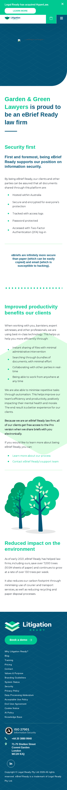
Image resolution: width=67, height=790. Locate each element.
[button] (62, 3)
